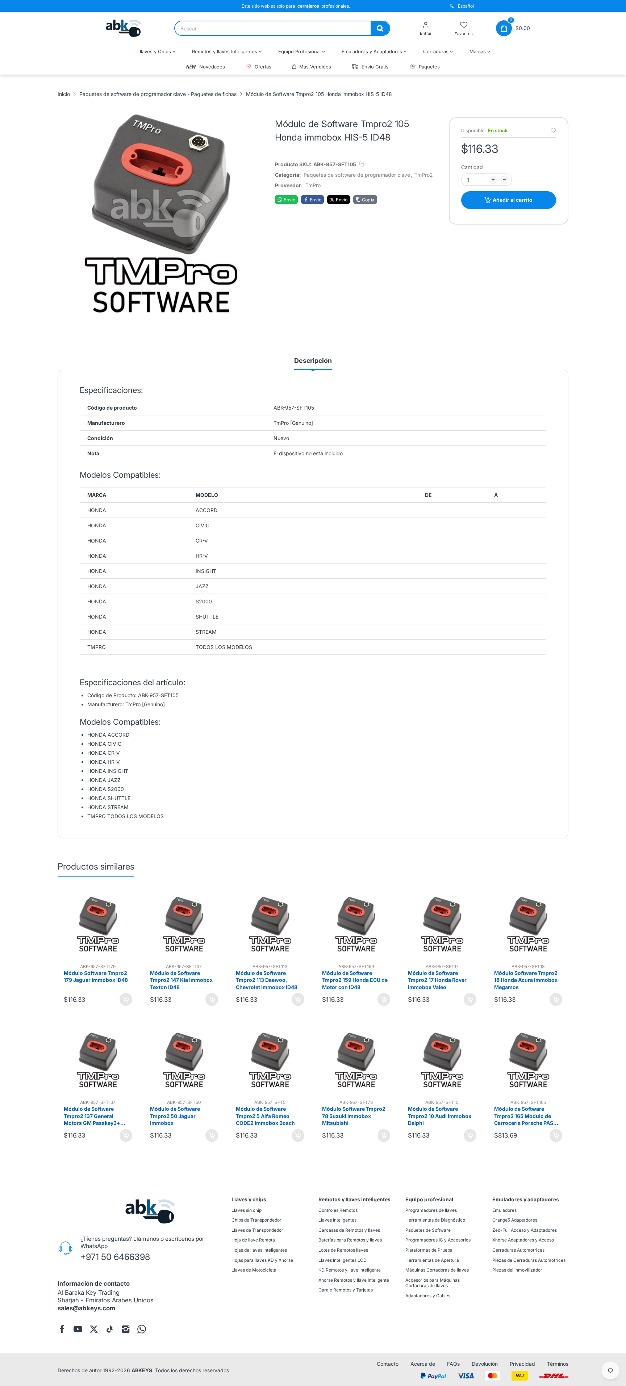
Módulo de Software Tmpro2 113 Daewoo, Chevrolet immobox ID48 (266, 980)
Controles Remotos (338, 1210)
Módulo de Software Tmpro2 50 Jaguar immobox (175, 1116)
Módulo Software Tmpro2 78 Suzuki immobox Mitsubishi (353, 1116)
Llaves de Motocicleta (253, 1270)
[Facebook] (62, 1329)
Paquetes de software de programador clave (357, 175)
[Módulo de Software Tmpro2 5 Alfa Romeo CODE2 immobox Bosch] (270, 1060)
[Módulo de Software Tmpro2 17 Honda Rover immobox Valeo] (442, 924)
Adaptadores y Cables (427, 1295)
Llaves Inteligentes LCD (342, 1260)
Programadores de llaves (431, 1210)
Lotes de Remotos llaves (343, 1250)
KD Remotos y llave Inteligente (349, 1270)
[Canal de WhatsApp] (141, 1329)
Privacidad (522, 1364)
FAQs (453, 1364)
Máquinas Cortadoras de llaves (437, 1270)
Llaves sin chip (246, 1210)
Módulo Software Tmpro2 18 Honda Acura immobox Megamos (526, 980)
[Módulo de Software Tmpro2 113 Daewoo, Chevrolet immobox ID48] (270, 924)
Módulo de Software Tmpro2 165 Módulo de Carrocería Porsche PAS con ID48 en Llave (523, 1116)
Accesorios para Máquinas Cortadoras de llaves (432, 1283)
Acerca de (422, 1364)
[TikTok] (109, 1329)
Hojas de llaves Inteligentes (259, 1250)
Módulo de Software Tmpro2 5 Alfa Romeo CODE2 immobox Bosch (265, 1116)
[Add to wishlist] (553, 130)
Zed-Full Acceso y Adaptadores (524, 1230)
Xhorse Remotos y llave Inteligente (353, 1280)
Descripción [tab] (313, 360)
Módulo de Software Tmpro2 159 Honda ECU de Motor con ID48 (355, 980)
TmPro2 (423, 175)
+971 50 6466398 (115, 1256)
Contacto (387, 1364)
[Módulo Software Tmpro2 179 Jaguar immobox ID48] (98, 924)
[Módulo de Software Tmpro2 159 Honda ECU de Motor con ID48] (356, 924)
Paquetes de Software (428, 1230)
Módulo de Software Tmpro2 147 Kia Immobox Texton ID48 (181, 980)
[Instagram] (125, 1329)
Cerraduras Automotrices (518, 1250)
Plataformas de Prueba (428, 1250)
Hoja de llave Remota (253, 1240)
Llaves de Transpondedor (257, 1230)
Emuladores (504, 1210)
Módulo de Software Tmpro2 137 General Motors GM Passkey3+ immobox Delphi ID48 (92, 1116)
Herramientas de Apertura (432, 1260)
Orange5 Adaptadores (514, 1220)
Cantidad (472, 167)
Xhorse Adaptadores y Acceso (523, 1240)
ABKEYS (142, 1370)
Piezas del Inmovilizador (517, 1270)
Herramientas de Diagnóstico (435, 1220)
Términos (557, 1364)
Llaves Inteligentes (337, 1220)
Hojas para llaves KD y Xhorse (262, 1260)
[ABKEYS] (124, 28)
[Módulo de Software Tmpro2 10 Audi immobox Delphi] (442, 1060)
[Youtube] (78, 1329)
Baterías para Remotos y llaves (350, 1240)
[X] (93, 1329)
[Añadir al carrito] (126, 999)
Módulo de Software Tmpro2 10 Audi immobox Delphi (439, 1116)
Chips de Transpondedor (256, 1220)
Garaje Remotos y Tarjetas (345, 1290)
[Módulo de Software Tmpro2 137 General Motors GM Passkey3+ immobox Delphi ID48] (98, 1060)
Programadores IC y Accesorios (438, 1240)
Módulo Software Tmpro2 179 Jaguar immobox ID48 (96, 976)
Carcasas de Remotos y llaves (349, 1230)
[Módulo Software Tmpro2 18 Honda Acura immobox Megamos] (528, 924)
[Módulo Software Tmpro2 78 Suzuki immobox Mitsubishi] (356, 1060)
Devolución (485, 1364)
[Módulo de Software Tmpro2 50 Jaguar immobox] (184, 1060)
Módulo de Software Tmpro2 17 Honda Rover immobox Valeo (437, 980)
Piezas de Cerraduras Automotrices (529, 1260)
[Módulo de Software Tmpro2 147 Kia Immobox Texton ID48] (184, 924)
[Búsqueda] (380, 28)
